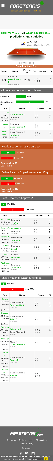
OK (46, 459)
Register (22, 440)
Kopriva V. (11, 32)
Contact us (11, 440)
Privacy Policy (27, 444)
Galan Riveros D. (39, 32)
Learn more (37, 459)
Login (31, 440)
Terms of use (42, 440)
